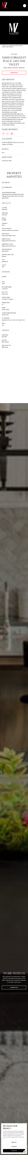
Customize (14, 1146)
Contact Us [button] (14, 987)
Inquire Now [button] (14, 73)
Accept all (14, 1150)
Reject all (14, 1142)
